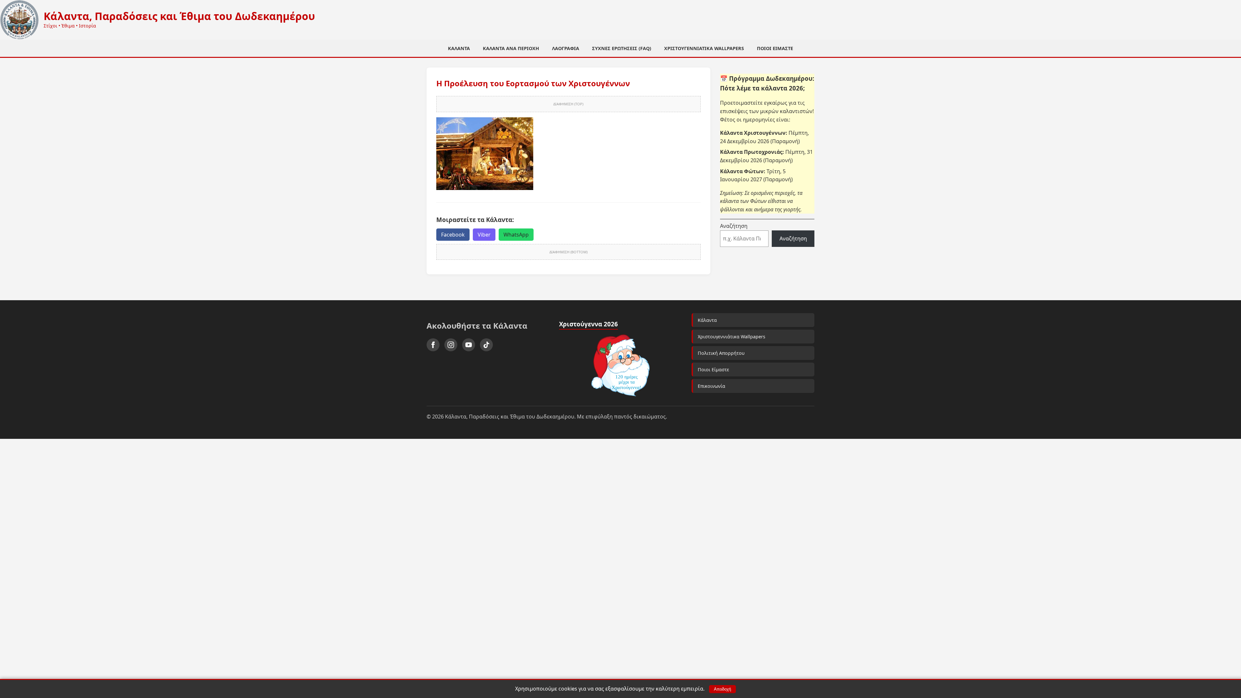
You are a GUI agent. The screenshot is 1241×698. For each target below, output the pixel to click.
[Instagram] (450, 344)
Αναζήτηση (734, 225)
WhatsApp (516, 234)
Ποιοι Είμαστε (775, 48)
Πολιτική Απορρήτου (721, 353)
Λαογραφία (565, 48)
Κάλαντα (459, 48)
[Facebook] (433, 344)
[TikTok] (486, 344)
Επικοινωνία (711, 386)
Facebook (453, 234)
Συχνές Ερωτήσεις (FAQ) (621, 48)
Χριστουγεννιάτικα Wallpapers (704, 48)
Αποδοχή (722, 689)
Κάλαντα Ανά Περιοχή (511, 48)
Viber (484, 234)
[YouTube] (468, 344)
